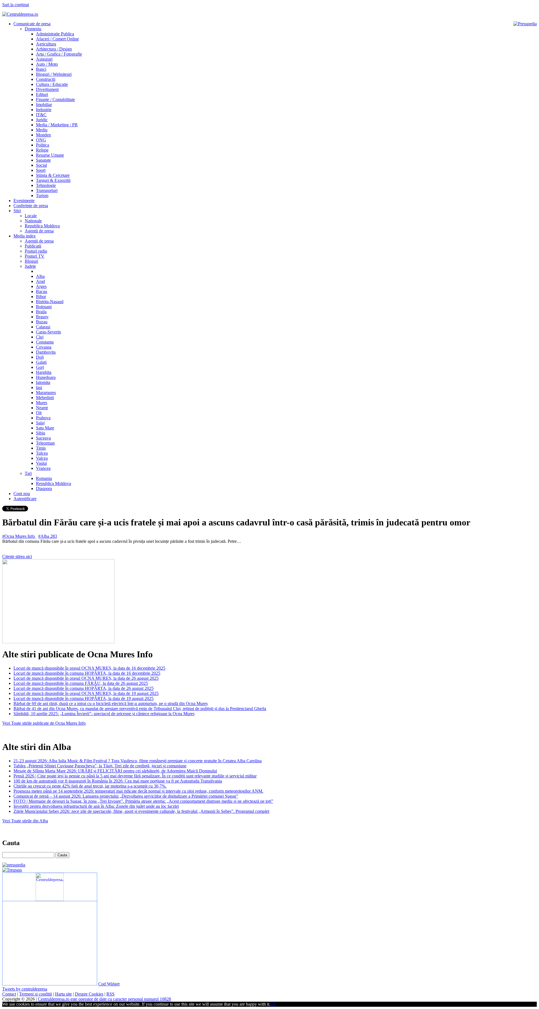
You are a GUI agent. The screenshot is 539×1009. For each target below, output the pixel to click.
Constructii (45, 79)
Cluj (40, 337)
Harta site (63, 994)
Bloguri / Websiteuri (54, 74)
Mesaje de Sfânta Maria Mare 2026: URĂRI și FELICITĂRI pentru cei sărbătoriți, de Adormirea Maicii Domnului (115, 770)
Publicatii (33, 246)
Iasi (39, 387)
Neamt (42, 407)
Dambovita (46, 352)
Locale (31, 215)
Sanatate (43, 160)
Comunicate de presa (32, 23)
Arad (40, 281)
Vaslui (41, 463)
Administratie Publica (55, 33)
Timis (41, 448)
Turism (42, 195)
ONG (41, 140)
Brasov (42, 316)
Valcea (42, 458)
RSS (110, 994)
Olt (39, 412)
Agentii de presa (39, 230)
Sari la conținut (15, 4)
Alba (40, 276)
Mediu (41, 129)
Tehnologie (46, 185)
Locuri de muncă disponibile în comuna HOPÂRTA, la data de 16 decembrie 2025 (86, 673)
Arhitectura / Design (54, 49)
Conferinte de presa (30, 205)
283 (53, 536)
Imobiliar (44, 104)
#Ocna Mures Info (19, 536)
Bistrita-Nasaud (49, 301)
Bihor (41, 296)
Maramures (46, 392)
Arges (41, 286)
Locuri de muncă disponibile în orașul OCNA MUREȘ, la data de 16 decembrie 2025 (89, 668)
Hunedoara (46, 377)
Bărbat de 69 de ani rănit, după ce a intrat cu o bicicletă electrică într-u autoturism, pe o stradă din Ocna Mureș (110, 703)
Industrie (43, 109)
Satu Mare (45, 427)
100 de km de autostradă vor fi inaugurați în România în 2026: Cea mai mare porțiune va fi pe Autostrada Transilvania (117, 781)
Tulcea (42, 453)
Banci (41, 69)
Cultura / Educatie (52, 84)
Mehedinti (45, 397)
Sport (40, 170)
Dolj (40, 357)
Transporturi (47, 190)
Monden (43, 134)
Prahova (43, 417)
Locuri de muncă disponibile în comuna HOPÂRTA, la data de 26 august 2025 (83, 688)
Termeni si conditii (35, 994)
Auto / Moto (47, 64)
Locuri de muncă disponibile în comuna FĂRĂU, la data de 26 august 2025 (80, 683)
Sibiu (40, 433)
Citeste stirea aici (17, 556)
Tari (28, 473)
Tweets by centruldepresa (24, 989)
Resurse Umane (50, 155)
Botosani (44, 306)
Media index (24, 236)
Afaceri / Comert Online (57, 38)
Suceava (43, 438)
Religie (42, 150)
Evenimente (24, 200)
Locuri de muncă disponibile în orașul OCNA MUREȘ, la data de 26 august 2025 (86, 678)
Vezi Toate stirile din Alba (25, 820)
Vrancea (43, 468)
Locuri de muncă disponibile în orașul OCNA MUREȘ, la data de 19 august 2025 (86, 693)
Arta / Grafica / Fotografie (59, 54)
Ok (273, 1004)
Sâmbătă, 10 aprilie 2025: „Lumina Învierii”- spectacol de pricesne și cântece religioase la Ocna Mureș (104, 713)
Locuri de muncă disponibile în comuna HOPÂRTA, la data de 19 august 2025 (83, 698)
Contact (9, 994)
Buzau (41, 321)
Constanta (45, 342)
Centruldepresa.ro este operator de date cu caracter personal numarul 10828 (104, 999)
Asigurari (44, 59)
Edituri (42, 94)
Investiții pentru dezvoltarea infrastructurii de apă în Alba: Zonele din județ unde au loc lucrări (96, 806)
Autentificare (24, 498)
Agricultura (46, 44)
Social (41, 165)
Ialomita (43, 382)
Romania (44, 478)
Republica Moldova (42, 225)
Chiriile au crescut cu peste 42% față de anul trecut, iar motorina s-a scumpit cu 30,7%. (89, 786)
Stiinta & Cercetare (53, 175)
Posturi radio (36, 251)
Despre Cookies (89, 994)
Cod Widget (109, 983)
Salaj (40, 422)
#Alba (44, 536)
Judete (30, 266)
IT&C (41, 114)
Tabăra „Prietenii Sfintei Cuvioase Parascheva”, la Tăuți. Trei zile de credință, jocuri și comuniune (99, 765)
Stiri (17, 210)
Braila (41, 311)
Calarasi (43, 326)
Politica (42, 145)
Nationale (33, 220)
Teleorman (45, 443)
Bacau (41, 291)
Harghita (43, 372)
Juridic (42, 119)
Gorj (40, 367)
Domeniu (33, 28)
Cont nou (21, 493)
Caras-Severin (48, 332)
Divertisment (47, 89)
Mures (41, 402)
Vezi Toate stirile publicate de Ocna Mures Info (44, 723)
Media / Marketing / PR (57, 124)
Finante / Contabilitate (55, 99)
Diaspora (44, 488)
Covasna (43, 347)
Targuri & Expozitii (53, 180)
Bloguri (31, 261)
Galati (41, 362)
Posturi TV (34, 256)
